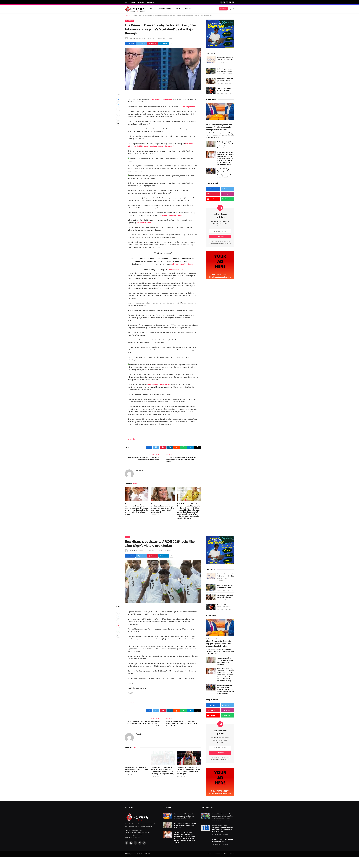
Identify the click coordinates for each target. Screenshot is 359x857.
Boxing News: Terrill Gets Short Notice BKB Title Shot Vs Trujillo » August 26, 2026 (136, 770)
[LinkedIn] (118, 109)
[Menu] (126, 2)
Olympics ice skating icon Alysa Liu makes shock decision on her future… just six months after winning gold (188, 771)
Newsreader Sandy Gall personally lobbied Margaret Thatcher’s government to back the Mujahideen (225, 80)
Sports (188, 9)
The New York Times (143, 223)
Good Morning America (187, 107)
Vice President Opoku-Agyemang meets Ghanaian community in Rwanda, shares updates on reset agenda (225, 173)
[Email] (118, 123)
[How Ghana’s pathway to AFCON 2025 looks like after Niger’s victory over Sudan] (163, 581)
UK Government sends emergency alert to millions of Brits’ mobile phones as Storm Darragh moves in (222, 829)
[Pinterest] (118, 114)
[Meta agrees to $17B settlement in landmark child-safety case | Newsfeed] (210, 144)
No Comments (153, 38)
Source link (131, 439)
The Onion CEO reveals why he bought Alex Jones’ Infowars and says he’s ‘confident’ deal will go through (181, 723)
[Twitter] (118, 104)
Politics (179, 9)
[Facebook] (118, 99)
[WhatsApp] (118, 118)
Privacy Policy (220, 243)
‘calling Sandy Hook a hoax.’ (171, 215)
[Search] (233, 9)
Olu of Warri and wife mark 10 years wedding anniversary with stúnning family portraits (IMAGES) (181, 460)
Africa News (141, 2)
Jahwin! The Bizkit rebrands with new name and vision (222, 840)
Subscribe (223, 9)
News (152, 9)
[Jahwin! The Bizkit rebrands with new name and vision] (205, 841)
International (150, 2)
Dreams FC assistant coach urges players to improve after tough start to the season (222, 816)
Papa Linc (132, 38)
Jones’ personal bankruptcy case (158, 384)
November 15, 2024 (176, 270)
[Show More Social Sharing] (171, 43)
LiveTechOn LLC (145, 853)
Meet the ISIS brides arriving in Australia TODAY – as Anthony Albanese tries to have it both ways (225, 90)
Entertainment (165, 9)
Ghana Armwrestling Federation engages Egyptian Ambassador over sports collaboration (219, 127)
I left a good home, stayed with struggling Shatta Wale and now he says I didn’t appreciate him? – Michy (143, 723)
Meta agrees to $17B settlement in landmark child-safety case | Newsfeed (225, 145)
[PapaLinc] (135, 9)
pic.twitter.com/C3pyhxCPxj (182, 264)
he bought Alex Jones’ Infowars (161, 99)
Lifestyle (132, 2)
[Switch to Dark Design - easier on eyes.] (230, 9)
